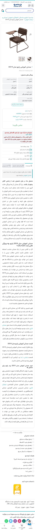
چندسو (31, 17)
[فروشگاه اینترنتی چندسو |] (17, 5)
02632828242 (15, 2)
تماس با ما (24, 357)
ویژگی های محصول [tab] (17, 166)
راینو (26, 111)
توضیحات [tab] (28, 166)
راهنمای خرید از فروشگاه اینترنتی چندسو (20, 445)
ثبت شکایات (7, 2)
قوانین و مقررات (27, 462)
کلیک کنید (29, 134)
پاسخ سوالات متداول (26, 439)
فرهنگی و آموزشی (13, 17)
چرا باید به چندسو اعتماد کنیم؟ (23, 459)
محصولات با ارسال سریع (25, 451)
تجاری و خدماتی (23, 17)
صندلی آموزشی (27, 175)
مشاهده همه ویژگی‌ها (17, 104)
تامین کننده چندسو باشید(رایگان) (22, 468)
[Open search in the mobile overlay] (19, 10)
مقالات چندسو (27, 465)
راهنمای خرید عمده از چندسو (24, 448)
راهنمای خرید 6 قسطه (26, 2)
